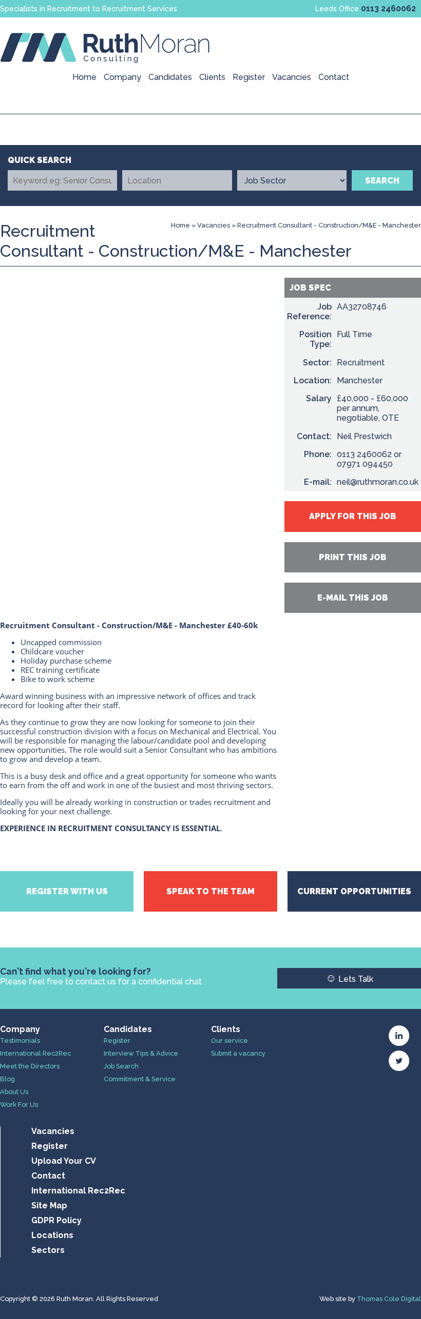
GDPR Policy (56, 1220)
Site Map (49, 1205)
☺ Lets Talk (349, 978)
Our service (229, 1040)
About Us (14, 1092)
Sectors (48, 1250)
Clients (212, 77)
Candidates (170, 77)
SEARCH (382, 181)
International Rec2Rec (35, 1053)
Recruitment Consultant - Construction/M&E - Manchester (329, 225)
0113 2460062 (388, 8)
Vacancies (291, 77)
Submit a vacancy (238, 1053)
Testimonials (20, 1040)
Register (249, 77)
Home (84, 77)
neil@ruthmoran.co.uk (377, 482)
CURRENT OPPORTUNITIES (354, 891)
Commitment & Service (140, 1079)
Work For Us (19, 1104)
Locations (52, 1235)
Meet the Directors (30, 1066)
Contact (333, 77)
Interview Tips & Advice (141, 1053)
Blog (7, 1079)
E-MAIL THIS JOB (352, 598)
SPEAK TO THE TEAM (210, 891)
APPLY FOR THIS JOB (352, 516)
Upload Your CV (63, 1161)
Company (122, 77)
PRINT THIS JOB (353, 557)
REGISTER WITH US (67, 891)
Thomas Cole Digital (389, 1299)
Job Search (121, 1066)
